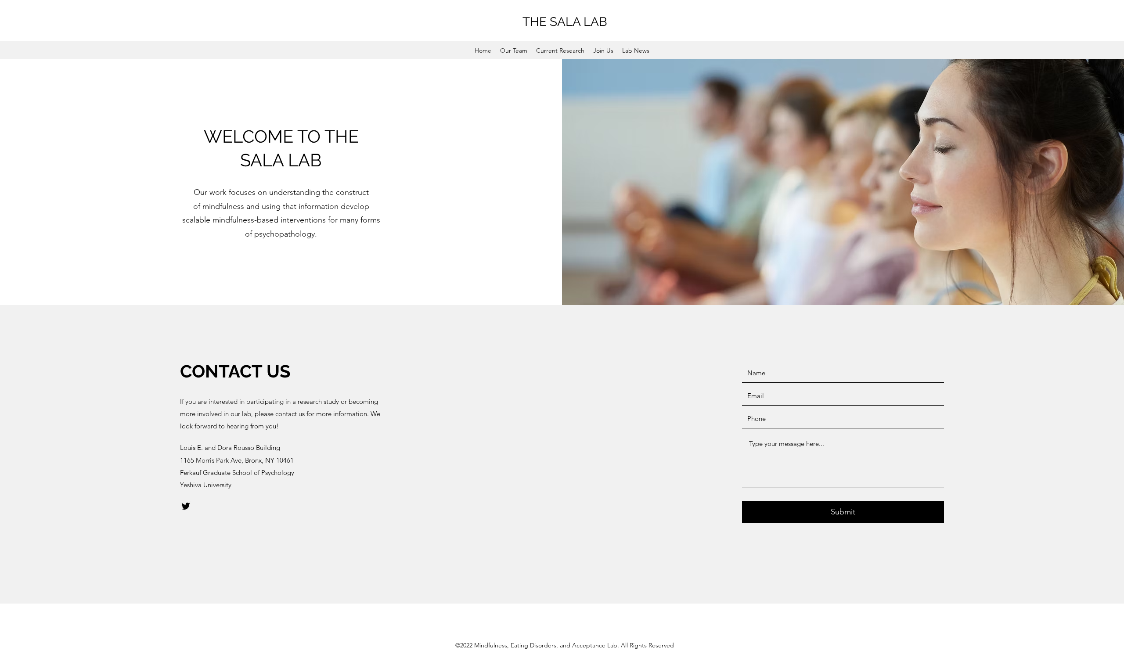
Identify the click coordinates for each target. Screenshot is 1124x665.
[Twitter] (185, 506)
